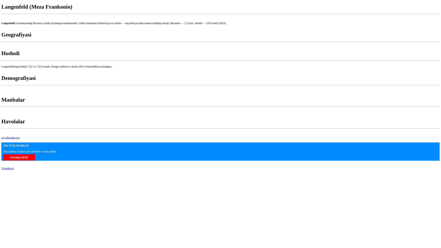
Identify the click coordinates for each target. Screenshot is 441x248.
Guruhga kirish (19, 157)
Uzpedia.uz (7, 168)
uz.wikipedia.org (10, 137)
